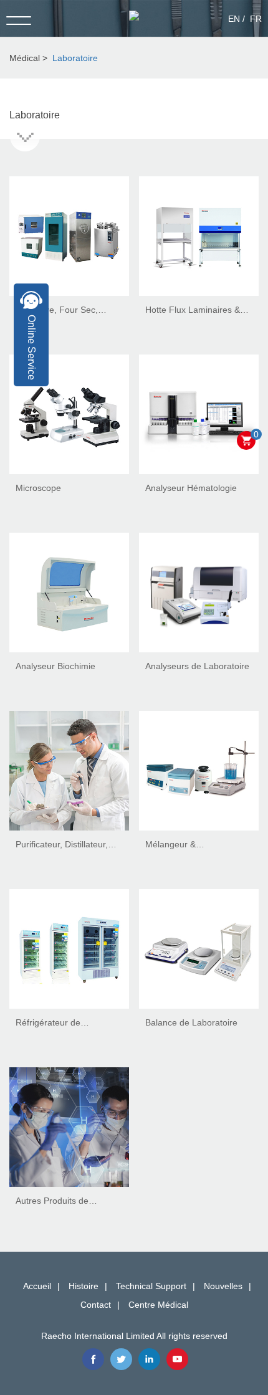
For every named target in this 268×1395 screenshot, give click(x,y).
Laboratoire (75, 58)
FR (256, 19)
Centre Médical (158, 1305)
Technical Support (151, 1286)
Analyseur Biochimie (55, 666)
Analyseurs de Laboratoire (197, 666)
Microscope (38, 488)
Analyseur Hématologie (191, 488)
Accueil (37, 1286)
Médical (24, 58)
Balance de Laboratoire (191, 1022)
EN (234, 19)
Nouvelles (223, 1286)
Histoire (83, 1286)
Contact (95, 1305)
